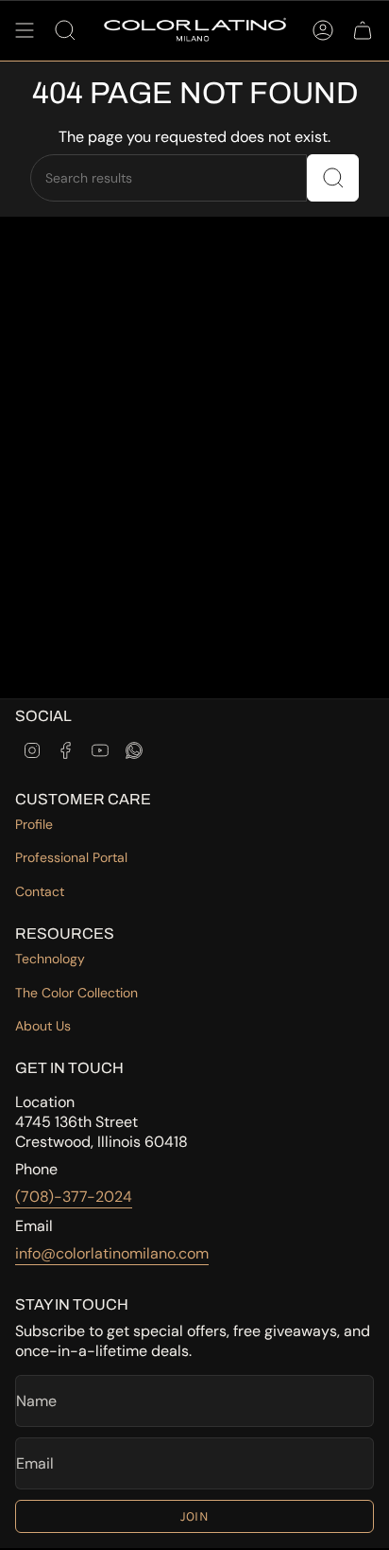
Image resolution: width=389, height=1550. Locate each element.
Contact (39, 891)
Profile (34, 824)
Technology (50, 958)
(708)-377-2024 (73, 1197)
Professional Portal (71, 857)
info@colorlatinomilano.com (112, 1253)
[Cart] (362, 30)
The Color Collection (76, 992)
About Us (43, 1025)
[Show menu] (24, 30)
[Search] (333, 178)
